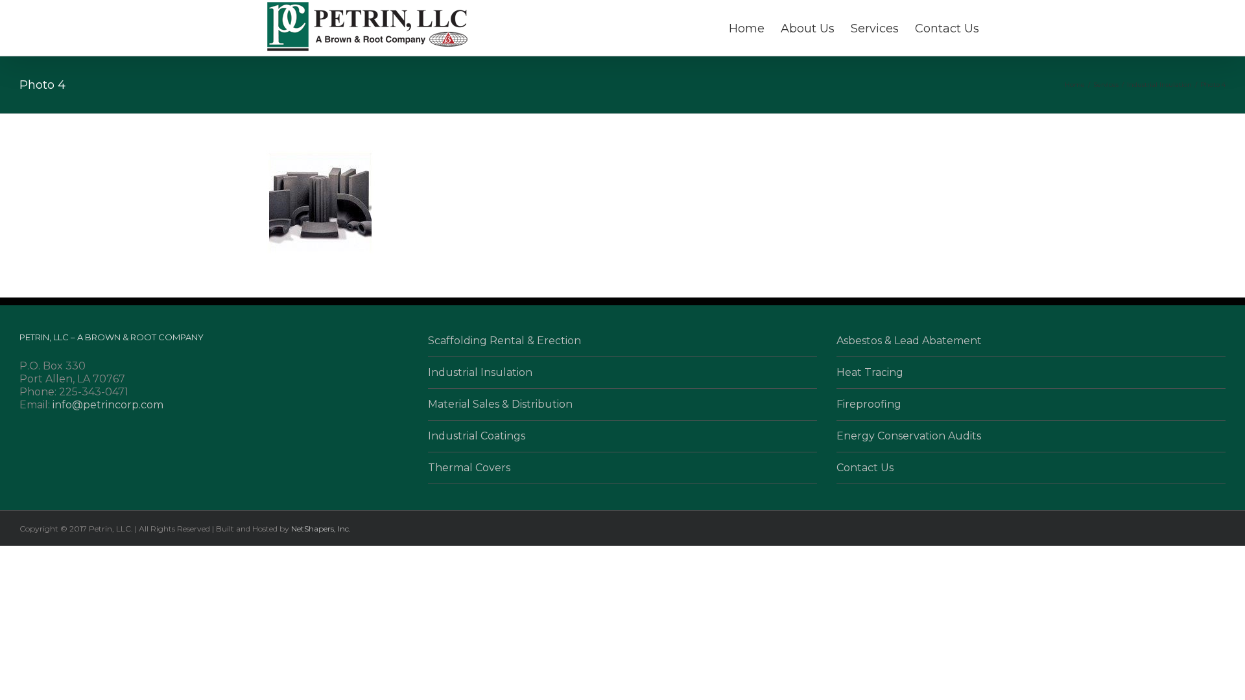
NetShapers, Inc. (321, 528)
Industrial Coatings (476, 436)
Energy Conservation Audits (908, 436)
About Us (808, 28)
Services (875, 28)
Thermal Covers (469, 467)
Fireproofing (868, 404)
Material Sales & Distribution (500, 404)
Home (747, 28)
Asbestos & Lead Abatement (909, 340)
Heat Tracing (869, 372)
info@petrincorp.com (108, 405)
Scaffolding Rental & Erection (504, 340)
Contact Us (947, 28)
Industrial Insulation (480, 372)
